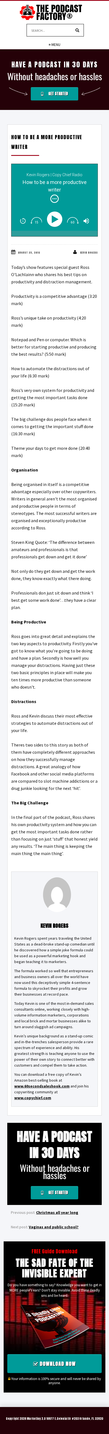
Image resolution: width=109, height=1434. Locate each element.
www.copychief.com (32, 1097)
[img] (54, 199)
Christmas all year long (57, 1212)
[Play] (56, 219)
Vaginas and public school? (54, 1226)
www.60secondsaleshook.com (42, 1086)
